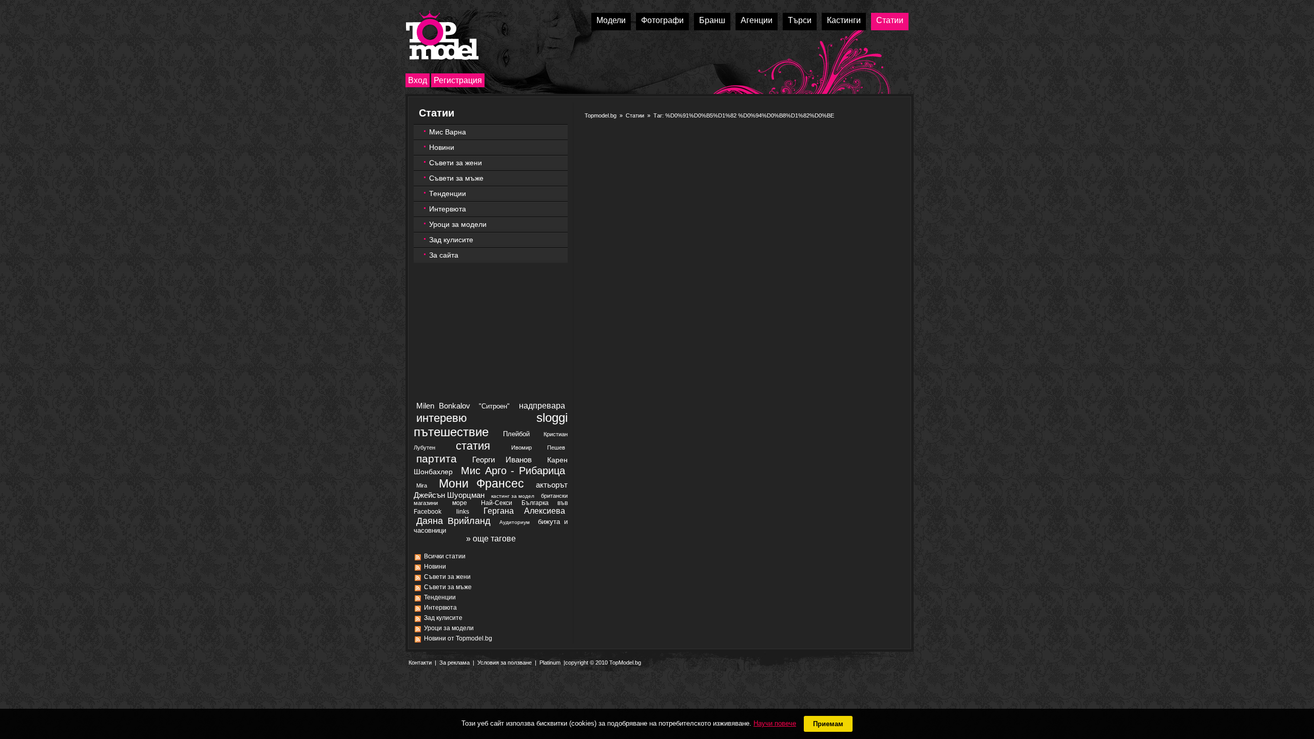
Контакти (420, 662)
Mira (421, 485)
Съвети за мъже (456, 178)
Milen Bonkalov (443, 405)
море (459, 503)
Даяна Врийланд (453, 521)
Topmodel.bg (600, 115)
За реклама (454, 662)
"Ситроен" (494, 406)
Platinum (550, 662)
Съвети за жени (455, 163)
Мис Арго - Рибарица (513, 470)
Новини (441, 147)
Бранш (712, 20)
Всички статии (445, 556)
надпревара (542, 405)
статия (473, 445)
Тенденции (447, 193)
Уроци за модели (458, 224)
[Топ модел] (442, 35)
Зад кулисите (451, 240)
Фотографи (662, 20)
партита (436, 458)
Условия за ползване (504, 662)
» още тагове (491, 538)
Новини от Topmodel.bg (458, 638)
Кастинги (844, 20)
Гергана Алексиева (524, 511)
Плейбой (516, 434)
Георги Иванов (502, 459)
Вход (417, 80)
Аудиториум (514, 522)
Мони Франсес (482, 483)
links (462, 511)
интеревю (441, 418)
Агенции (756, 20)
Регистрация (458, 80)
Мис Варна (447, 132)
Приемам (828, 724)
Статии (889, 20)
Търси (799, 20)
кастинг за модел (512, 496)
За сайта (443, 255)
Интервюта (447, 209)
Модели (611, 20)
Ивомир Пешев (538, 447)
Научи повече (774, 723)
